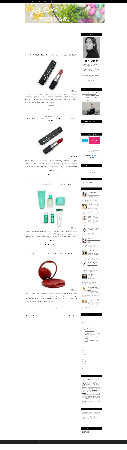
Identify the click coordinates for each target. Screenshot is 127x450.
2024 (85, 317)
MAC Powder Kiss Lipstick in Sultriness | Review (51, 55)
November (87, 326)
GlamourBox (92, 385)
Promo (86, 396)
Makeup (84, 393)
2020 (85, 350)
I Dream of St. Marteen (92, 387)
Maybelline (94, 393)
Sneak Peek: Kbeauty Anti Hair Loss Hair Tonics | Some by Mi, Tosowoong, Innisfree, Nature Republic (93, 252)
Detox (89, 383)
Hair (83, 387)
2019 (85, 352)
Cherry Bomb (85, 382)
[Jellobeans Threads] (94, 61)
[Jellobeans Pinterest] (96, 61)
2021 (85, 348)
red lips (94, 401)
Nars (83, 396)
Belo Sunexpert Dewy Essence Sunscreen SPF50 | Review (93, 289)
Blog (96, 379)
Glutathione (98, 385)
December (87, 323)
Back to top (98, 441)
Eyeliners (88, 384)
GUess (88, 385)
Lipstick (94, 390)
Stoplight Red (85, 398)
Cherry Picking (92, 382)
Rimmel (98, 396)
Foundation (84, 385)
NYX (91, 394)
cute (85, 401)
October (87, 328)
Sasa (83, 397)
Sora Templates (35, 441)
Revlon (94, 396)
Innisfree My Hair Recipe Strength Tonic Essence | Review (93, 217)
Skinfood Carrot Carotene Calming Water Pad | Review (94, 300)
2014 (85, 363)
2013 (85, 366)
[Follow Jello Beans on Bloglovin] (91, 156)
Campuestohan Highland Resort (88, 380)
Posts (85, 124)
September (87, 344)
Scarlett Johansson (88, 397)
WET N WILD (97, 400)
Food (99, 384)
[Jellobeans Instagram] (91, 61)
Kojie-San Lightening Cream (92, 388)
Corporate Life (85, 383)
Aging (83, 379)
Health (85, 387)
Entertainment (95, 383)
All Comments (87, 127)
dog (87, 401)
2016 (85, 359)
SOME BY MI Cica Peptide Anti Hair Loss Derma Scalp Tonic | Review (94, 206)
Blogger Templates (45, 441)
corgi (83, 401)
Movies (88, 394)
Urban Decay (84, 400)
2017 (85, 357)
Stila (99, 397)
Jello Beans (91, 170)
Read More (51, 105)
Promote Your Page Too (91, 172)
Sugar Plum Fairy (91, 398)
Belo (92, 379)
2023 (85, 320)
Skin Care (95, 397)
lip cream (90, 401)
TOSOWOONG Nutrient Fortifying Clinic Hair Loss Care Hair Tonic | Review (93, 194)
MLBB (93, 391)
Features (50, 1)
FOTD (92, 384)
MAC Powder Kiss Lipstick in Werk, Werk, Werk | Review (51, 119)
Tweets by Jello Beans (87, 182)
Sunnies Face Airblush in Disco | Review (51, 254)
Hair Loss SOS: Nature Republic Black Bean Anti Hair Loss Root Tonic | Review (93, 264)
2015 (85, 361)
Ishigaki (98, 387)
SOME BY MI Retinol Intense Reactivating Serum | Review (94, 240)
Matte (89, 393)
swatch (98, 401)
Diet (91, 383)
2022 (85, 322)
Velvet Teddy (90, 400)
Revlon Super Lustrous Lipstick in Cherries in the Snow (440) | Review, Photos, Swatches (93, 276)
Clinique (98, 382)
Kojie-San (84, 388)
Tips (96, 398)
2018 (85, 354)
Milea (85, 394)
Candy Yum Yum (97, 380)
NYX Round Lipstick (96, 394)
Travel (99, 398)
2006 (85, 368)
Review (90, 396)
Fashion (95, 384)
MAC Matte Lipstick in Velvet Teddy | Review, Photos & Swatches (91, 93)
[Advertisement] (32, 27)
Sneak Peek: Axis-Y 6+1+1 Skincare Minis (51, 184)
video (83, 402)
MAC (99, 390)
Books (99, 379)
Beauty (88, 379)
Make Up (98, 391)
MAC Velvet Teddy (86, 391)
